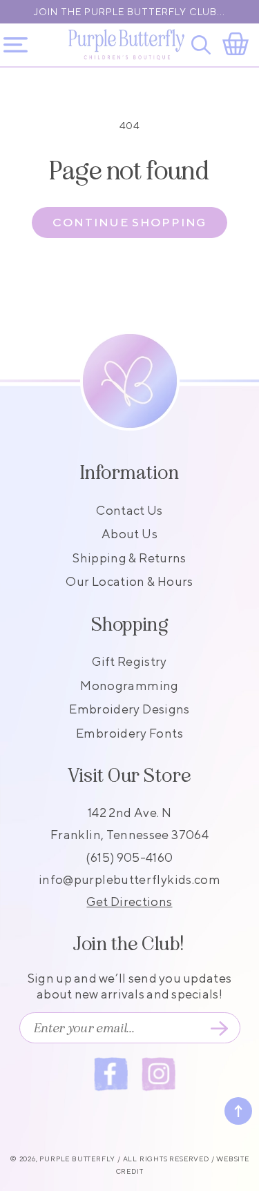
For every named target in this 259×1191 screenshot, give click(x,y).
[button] (203, 44)
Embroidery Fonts (129, 733)
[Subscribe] (219, 1028)
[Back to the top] (238, 1111)
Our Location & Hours (129, 581)
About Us (129, 533)
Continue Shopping (129, 222)
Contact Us (129, 510)
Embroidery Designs (129, 709)
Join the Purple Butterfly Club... (129, 11)
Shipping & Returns (129, 558)
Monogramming (129, 685)
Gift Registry (129, 661)
